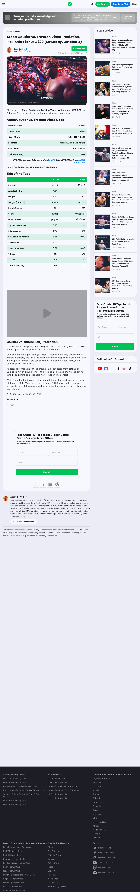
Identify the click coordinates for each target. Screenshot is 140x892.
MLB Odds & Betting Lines (15, 800)
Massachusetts (99, 822)
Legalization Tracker (102, 778)
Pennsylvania (99, 806)
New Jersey (98, 802)
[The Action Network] (70, 4)
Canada (96, 837)
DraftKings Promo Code (13, 882)
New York (97, 782)
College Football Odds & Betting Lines (20, 786)
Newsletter (53, 879)
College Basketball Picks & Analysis (63, 790)
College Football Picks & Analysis (62, 786)
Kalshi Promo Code (11, 867)
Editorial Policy (54, 855)
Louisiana (97, 786)
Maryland (97, 790)
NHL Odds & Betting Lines (15, 804)
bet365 (51, 160)
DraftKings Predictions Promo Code (19, 875)
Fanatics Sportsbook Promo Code (18, 847)
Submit (46, 472)
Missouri (96, 834)
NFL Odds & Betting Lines (14, 778)
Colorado (97, 798)
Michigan (97, 814)
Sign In (134, 4)
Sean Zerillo (19, 49)
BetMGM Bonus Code (12, 851)
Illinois (95, 810)
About (50, 847)
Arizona (96, 794)
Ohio (95, 818)
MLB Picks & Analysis (57, 794)
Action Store (53, 863)
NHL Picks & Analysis (57, 798)
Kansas (96, 826)
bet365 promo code (79, 161)
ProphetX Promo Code (13, 879)
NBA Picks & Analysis (57, 782)
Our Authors (53, 851)
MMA (17, 31)
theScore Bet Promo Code (15, 890)
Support (51, 871)
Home (9, 31)
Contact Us (53, 882)
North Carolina (99, 830)
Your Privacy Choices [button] (57, 886)
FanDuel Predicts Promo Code (16, 863)
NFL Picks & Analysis (57, 778)
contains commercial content (21, 530)
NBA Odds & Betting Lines (15, 782)
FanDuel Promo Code (12, 886)
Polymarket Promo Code (14, 859)
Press (50, 867)
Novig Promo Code (11, 871)
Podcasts (52, 875)
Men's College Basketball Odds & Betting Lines (24, 790)
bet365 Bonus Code (12, 855)
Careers (51, 859)
